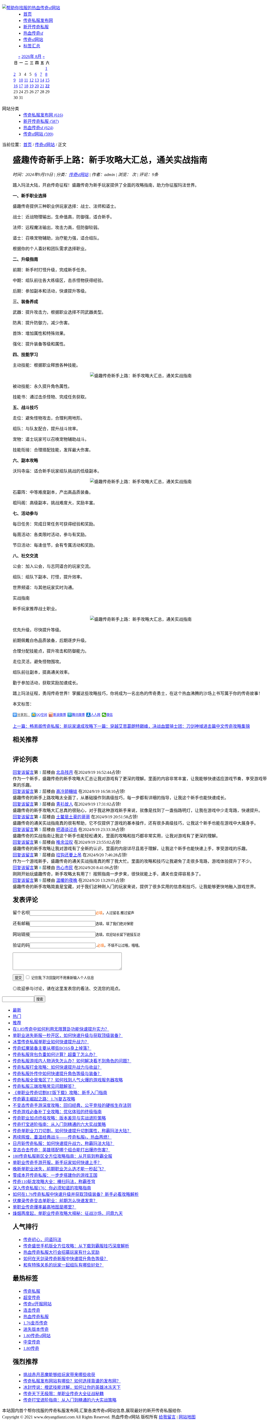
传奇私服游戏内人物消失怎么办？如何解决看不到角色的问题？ (72, 1061)
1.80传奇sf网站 (37, 1335)
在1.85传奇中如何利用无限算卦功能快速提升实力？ (61, 1029)
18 (26, 86)
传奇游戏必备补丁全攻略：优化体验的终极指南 (57, 1111)
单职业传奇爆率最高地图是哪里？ (44, 1207)
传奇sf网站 (33, 39)
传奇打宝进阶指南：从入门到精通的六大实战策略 (59, 1124)
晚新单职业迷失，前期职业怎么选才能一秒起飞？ (59, 1169)
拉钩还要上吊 (69, 855)
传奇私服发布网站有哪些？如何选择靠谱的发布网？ (72, 1381)
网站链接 (21, 934)
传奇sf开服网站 (37, 1304)
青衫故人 (64, 804)
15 (47, 80)
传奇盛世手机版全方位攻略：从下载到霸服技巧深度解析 (76, 1246)
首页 (27, 14)
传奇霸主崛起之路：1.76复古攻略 (44, 1099)
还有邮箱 (21, 923)
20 (37, 86)
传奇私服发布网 (38, 20)
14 (42, 80)
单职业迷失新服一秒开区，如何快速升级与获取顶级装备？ (68, 1035)
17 (21, 86)
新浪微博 (59, 715)
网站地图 (187, 1417)
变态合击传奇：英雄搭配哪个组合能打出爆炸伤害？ (61, 1150)
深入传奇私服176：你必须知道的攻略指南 (52, 1188)
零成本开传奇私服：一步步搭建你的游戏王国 (55, 1175)
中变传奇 (31, 1342)
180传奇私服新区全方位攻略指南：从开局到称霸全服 (62, 1156)
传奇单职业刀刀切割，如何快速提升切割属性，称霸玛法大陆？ (72, 1131)
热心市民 (64, 867)
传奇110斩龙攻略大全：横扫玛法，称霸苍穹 (54, 1181)
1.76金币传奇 (35, 1323)
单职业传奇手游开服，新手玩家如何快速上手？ (57, 1162)
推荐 (17, 1023)
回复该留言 (23, 772)
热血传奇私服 (36, 1316)
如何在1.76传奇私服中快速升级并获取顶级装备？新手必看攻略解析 (76, 1194)
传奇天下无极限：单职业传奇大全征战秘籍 (63, 1393)
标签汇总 (31, 46)
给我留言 (167, 1417)
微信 (109, 715)
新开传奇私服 (36, 27)
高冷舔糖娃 (66, 791)
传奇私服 (31, 1291)
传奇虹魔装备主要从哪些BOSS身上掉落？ (52, 1048)
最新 (17, 1010)
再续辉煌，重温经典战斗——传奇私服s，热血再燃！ (62, 1137)
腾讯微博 (78, 715)
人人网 (95, 715)
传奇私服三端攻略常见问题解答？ (44, 1086)
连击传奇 (31, 1310)
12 (31, 80)
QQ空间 (41, 715)
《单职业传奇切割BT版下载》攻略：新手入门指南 (60, 1092)
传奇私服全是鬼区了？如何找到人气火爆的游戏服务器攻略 (68, 1080)
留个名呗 (21, 912)
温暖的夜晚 (66, 880)
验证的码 (21, 945)
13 (37, 80)
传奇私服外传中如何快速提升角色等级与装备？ (57, 1073)
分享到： (23, 715)
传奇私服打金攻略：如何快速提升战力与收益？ (57, 1067)
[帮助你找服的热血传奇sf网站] (31, 8)
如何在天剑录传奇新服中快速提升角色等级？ (65, 1258)
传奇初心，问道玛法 (42, 1239)
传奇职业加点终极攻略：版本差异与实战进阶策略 (59, 1118)
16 (15, 86)
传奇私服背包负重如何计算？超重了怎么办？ (55, 1054)
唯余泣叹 (64, 842)
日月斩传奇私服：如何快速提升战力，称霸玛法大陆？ (63, 1143)
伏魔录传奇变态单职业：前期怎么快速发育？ (55, 1200)
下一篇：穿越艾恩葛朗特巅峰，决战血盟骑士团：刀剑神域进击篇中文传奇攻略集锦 (171, 726)
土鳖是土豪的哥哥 (73, 817)
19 (31, 86)
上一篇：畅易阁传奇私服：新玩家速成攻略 (53, 726)
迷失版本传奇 (36, 1329)
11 (26, 80)
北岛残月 (64, 772)
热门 (17, 1016)
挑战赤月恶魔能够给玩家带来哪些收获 (59, 1374)
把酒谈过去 (66, 829)
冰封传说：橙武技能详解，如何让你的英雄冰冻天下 (72, 1387)
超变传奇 (31, 1297)
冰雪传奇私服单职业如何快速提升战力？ (51, 1042)
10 (21, 80)
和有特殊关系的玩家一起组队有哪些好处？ (63, 1265)
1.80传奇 (31, 1348)
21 (42, 86)
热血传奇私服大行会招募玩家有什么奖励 (61, 1252)
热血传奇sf (33, 33)
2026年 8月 (31, 56)
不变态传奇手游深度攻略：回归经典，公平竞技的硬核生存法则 (72, 1105)
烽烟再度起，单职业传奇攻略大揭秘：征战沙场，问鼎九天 (68, 1213)
